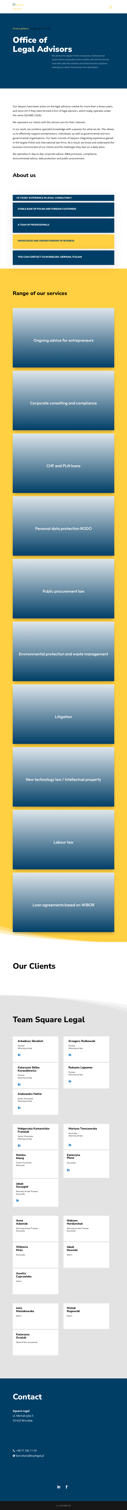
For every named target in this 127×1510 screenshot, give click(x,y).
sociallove (65, 1505)
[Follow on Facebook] (66, 1487)
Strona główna (21, 28)
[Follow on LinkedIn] (58, 1487)
